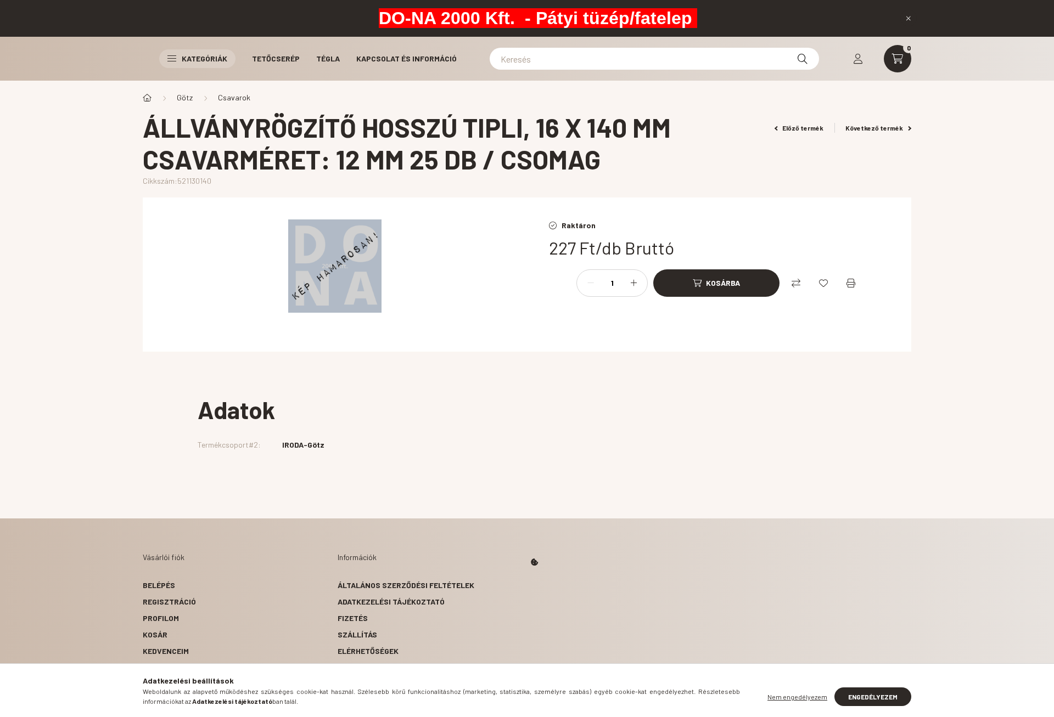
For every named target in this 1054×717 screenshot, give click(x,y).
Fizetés (353, 618)
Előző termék (802, 128)
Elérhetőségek (368, 651)
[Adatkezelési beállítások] (535, 562)
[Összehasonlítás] (796, 283)
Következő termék (874, 128)
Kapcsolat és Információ (406, 58)
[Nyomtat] (851, 283)
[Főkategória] (147, 98)
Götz (185, 97)
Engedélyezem (873, 697)
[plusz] (633, 283)
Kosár (155, 634)
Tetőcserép (276, 58)
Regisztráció (169, 601)
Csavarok (234, 97)
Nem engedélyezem (797, 697)
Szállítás (357, 634)
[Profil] (858, 58)
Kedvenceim (166, 651)
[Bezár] (908, 18)
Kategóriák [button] (204, 58)
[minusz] (590, 283)
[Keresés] (802, 58)
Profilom (161, 618)
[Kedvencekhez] (823, 283)
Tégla (328, 58)
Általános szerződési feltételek (406, 585)
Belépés (159, 585)
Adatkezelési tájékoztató (391, 601)
